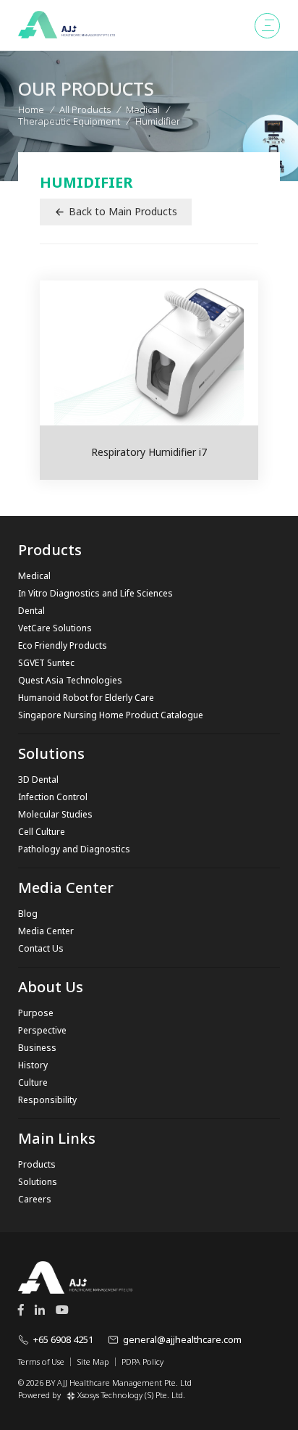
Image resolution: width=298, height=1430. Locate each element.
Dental (31, 610)
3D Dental (38, 779)
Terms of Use (41, 1362)
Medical (34, 576)
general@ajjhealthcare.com (182, 1339)
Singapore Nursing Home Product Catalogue (110, 715)
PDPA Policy (142, 1362)
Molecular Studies (55, 814)
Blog (28, 913)
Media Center (46, 931)
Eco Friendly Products (62, 645)
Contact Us (41, 948)
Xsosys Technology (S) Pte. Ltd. (131, 1394)
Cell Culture (41, 832)
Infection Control (53, 797)
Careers (34, 1199)
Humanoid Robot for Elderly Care (86, 697)
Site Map (93, 1362)
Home (31, 109)
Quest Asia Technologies (70, 680)
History (33, 1065)
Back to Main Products (123, 211)
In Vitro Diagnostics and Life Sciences (95, 593)
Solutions (37, 1182)
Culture (33, 1082)
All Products (85, 109)
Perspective (42, 1030)
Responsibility (47, 1100)
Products (37, 1164)
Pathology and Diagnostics (74, 849)
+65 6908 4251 (63, 1339)
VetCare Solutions (55, 628)
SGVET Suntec (46, 663)
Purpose (36, 1013)
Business (37, 1048)
